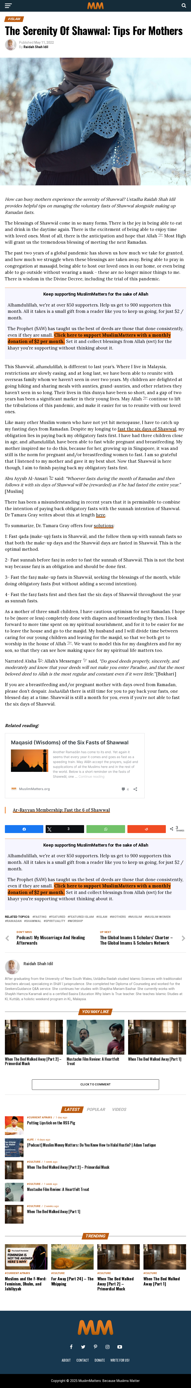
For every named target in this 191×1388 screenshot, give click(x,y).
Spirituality (55, 921)
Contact (82, 1360)
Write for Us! (119, 1360)
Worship (76, 921)
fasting (40, 916)
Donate (100, 1360)
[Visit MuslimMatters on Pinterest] (95, 1347)
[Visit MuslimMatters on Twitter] (83, 1347)
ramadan (14, 921)
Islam (102, 916)
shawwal (33, 921)
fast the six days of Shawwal (147, 429)
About (66, 1360)
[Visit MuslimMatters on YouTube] (119, 1347)
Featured (58, 916)
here (100, 515)
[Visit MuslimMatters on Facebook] (71, 1347)
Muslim (136, 916)
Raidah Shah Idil (36, 47)
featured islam (81, 916)
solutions (103, 525)
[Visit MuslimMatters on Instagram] (107, 1347)
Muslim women (158, 916)
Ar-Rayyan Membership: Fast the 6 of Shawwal (61, 810)
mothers (119, 916)
